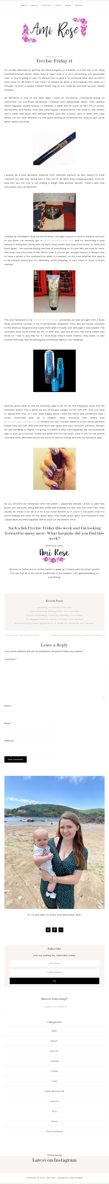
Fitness (54, 1071)
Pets (54, 1111)
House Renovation (54, 1091)
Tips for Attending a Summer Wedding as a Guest (54, 615)
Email (8, 723)
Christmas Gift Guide (46, 319)
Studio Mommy (75, 1178)
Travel (59, 56)
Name (8, 705)
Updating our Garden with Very (54, 607)
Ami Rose (54, 30)
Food (54, 1081)
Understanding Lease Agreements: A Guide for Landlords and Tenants (54, 623)
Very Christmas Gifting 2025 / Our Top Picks (54, 611)
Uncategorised (54, 1131)
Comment (11, 659)
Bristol (54, 1051)
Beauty (51, 56)
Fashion (54, 1061)
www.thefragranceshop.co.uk (21, 421)
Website (9, 740)
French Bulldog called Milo (58, 240)
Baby (54, 1031)
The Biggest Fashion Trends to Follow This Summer (54, 619)
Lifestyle (54, 1101)
